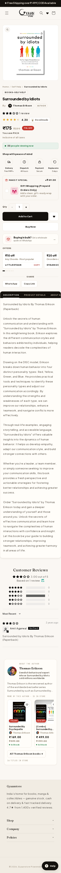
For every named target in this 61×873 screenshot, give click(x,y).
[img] (10, 623)
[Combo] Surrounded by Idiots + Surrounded (46, 727)
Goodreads (40, 120)
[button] (7, 13)
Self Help (16, 87)
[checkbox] (30, 190)
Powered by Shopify (41, 867)
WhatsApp (11, 283)
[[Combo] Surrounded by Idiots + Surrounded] (47, 712)
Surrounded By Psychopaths (17, 727)
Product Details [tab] (35, 295)
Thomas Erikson (30, 668)
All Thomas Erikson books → (26, 753)
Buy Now (30, 226)
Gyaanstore (24, 867)
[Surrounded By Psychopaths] (19, 712)
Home (6, 87)
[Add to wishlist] (27, 704)
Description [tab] (11, 295)
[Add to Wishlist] (54, 216)
